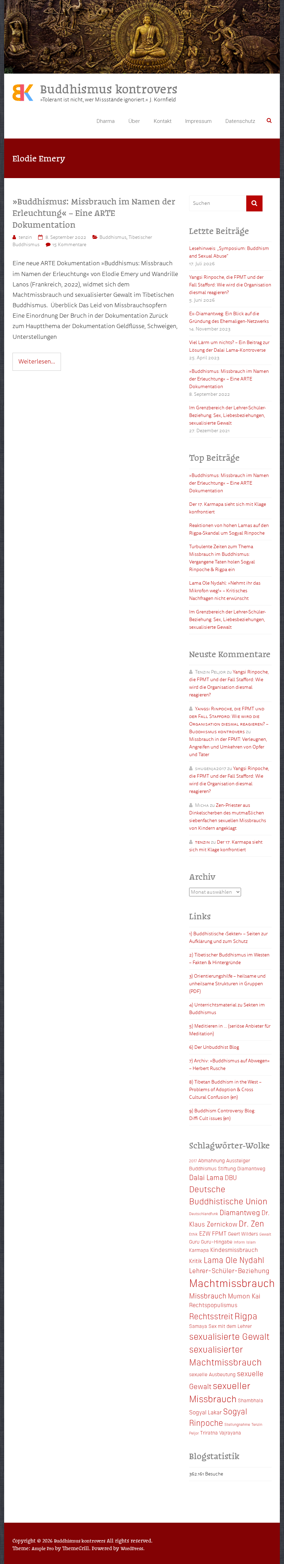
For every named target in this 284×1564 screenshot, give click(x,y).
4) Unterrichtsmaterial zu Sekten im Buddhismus (227, 1009)
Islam (251, 1242)
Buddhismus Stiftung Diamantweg (227, 1168)
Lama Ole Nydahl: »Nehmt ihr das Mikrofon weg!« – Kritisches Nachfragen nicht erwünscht (224, 591)
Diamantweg (240, 1212)
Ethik (193, 1234)
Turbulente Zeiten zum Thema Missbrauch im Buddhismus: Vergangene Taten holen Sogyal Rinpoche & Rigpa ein (222, 558)
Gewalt (265, 1234)
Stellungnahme (237, 1424)
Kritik (195, 1260)
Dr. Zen (251, 1223)
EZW (205, 1233)
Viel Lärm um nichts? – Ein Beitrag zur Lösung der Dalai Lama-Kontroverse (229, 346)
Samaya (198, 1326)
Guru (194, 1241)
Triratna (209, 1432)
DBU (231, 1177)
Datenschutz (240, 121)
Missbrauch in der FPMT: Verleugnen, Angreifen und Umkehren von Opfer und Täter (228, 747)
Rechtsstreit (211, 1316)
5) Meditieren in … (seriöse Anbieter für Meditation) (229, 1030)
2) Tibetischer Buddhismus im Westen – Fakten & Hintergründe (229, 959)
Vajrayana (230, 1432)
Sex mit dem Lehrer (230, 1326)
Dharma (106, 121)
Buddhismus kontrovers (108, 89)
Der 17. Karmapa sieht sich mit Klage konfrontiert (227, 508)
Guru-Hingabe (216, 1241)
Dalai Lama (206, 1177)
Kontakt (162, 121)
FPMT (219, 1233)
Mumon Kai (244, 1295)
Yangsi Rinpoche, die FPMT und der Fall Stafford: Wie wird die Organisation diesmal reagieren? (230, 285)
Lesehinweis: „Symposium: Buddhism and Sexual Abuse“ (229, 252)
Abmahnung (211, 1160)
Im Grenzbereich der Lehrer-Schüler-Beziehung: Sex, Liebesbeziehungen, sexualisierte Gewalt (227, 415)
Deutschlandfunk (203, 1213)
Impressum (198, 121)
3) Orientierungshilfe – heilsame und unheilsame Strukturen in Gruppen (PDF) (227, 984)
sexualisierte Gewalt (229, 1336)
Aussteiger (238, 1160)
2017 (193, 1160)
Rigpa (245, 1315)
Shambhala (250, 1400)
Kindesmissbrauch (234, 1249)
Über (134, 121)
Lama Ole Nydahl (234, 1259)
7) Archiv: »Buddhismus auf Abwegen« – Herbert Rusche (229, 1064)
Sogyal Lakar (205, 1412)
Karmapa (199, 1250)
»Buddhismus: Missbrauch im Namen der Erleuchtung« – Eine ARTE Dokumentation (93, 212)
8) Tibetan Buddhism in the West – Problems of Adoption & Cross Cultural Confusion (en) (225, 1090)
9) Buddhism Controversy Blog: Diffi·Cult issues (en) (222, 1114)
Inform (239, 1242)
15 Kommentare (69, 244)
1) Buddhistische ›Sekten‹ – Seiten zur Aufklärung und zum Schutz (228, 937)
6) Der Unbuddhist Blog (214, 1047)
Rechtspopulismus (213, 1304)
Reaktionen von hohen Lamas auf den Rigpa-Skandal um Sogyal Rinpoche (229, 529)
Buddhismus (112, 237)
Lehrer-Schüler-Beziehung (229, 1270)
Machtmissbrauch (232, 1282)
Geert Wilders (243, 1233)
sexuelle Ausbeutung (212, 1374)
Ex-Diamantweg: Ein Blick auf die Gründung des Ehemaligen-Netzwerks (229, 317)
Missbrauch (208, 1295)
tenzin (25, 237)
